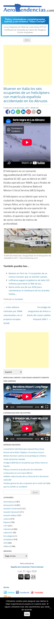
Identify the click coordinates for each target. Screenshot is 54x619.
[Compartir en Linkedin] (23, 113)
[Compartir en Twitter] (13, 113)
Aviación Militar (10, 515)
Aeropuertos (8, 505)
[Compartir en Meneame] (34, 113)
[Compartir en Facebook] (8, 113)
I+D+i (5, 525)
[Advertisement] (27, 65)
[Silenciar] (42, 406)
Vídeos (6, 546)
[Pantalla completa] (46, 406)
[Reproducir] (7, 406)
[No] (50, 608)
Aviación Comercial (11, 508)
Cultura (6, 519)
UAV (5, 543)
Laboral (6, 532)
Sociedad (19, 299)
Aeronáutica (8, 501)
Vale (27, 614)
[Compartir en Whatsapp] (18, 113)
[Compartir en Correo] (39, 113)
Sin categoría (8, 536)
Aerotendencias (28, 9)
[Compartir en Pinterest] (28, 113)
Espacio (6, 522)
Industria (7, 529)
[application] (27, 396)
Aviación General (10, 512)
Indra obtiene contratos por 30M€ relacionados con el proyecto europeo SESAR (12, 315)
